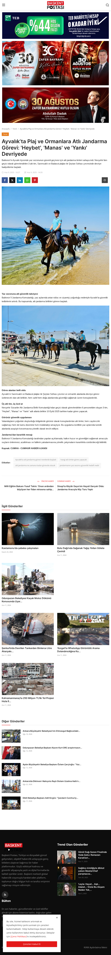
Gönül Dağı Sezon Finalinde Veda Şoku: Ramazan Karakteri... (92, 855)
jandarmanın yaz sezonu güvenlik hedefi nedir (79, 465)
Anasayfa (6, 128)
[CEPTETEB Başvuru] (55, 25)
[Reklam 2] (55, 63)
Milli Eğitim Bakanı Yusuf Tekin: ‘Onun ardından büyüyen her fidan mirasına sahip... (29, 488)
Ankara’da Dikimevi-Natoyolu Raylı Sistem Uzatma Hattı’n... (51, 781)
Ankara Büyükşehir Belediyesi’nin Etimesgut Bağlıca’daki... (51, 731)
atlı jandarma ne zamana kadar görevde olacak (35, 465)
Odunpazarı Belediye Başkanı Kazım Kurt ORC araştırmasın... (52, 747)
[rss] (5, 894)
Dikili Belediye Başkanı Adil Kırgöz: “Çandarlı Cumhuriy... (50, 798)
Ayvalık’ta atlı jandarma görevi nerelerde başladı (35, 459)
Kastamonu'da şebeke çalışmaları (20, 548)
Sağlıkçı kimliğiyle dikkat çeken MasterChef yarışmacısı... (91, 871)
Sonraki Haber (64, 481)
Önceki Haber (47, 481)
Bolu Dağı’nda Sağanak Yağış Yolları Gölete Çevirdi (80, 550)
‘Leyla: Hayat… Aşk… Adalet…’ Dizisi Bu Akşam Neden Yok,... (91, 887)
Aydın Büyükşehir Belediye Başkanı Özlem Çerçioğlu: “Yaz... (52, 764)
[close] (57, 917)
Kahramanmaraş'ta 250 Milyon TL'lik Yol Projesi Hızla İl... (28, 700)
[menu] (3, 5)
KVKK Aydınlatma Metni (95, 947)
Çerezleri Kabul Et (31, 944)
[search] (107, 5)
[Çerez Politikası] (19, 936)
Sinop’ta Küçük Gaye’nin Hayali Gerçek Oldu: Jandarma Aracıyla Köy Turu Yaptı (80, 488)
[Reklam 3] (55, 105)
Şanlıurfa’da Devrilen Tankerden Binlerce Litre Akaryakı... (27, 650)
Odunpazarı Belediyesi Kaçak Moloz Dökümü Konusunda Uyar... (26, 600)
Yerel (15, 128)
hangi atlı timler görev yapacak (74, 459)
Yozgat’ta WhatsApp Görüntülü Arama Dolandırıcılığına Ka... (78, 650)
